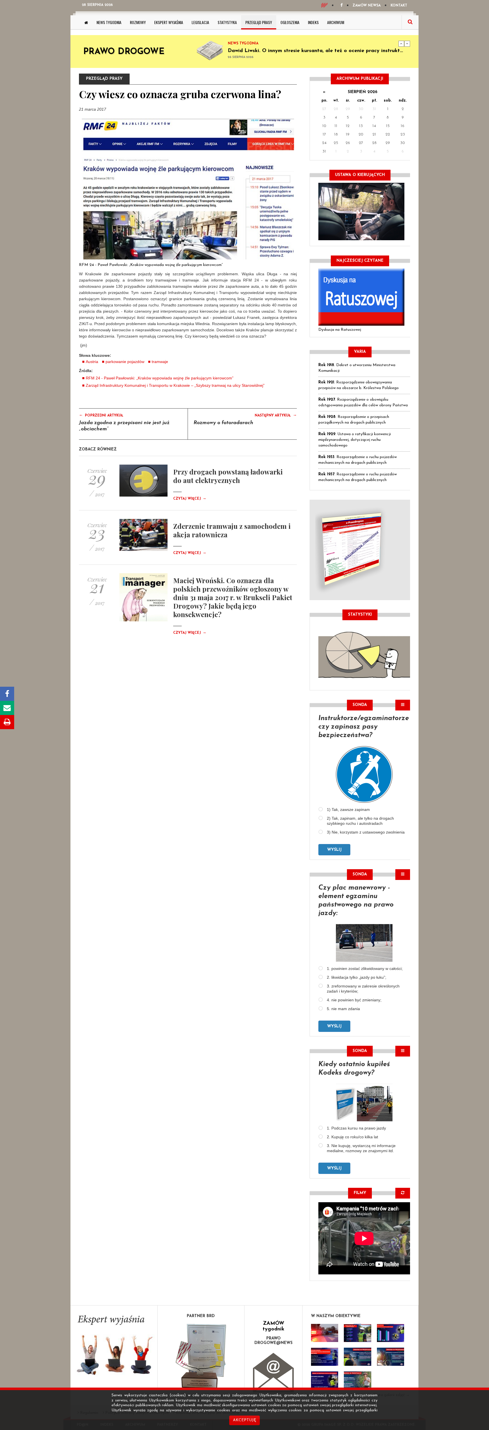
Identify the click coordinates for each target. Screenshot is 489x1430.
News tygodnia (108, 22)
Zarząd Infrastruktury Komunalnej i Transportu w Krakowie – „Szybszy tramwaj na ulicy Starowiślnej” (175, 385)
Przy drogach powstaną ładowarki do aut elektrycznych (228, 476)
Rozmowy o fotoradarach (223, 423)
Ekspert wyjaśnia (168, 22)
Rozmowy (138, 22)
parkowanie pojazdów (125, 361)
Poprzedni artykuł (101, 415)
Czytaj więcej (189, 499)
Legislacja (200, 22)
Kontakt (399, 5)
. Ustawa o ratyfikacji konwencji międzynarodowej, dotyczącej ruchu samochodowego (354, 440)
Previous (401, 43)
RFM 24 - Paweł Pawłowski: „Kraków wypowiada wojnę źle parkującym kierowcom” (151, 265)
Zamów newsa (367, 5)
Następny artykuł (276, 415)
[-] (357, 1333)
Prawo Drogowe (123, 52)
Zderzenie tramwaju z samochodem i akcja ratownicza (232, 530)
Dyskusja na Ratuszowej (339, 330)
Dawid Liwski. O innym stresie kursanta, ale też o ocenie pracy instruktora (318, 50)
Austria (92, 361)
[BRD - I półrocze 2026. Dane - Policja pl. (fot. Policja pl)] (324, 1333)
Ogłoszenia (289, 22)
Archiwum (335, 22)
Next (407, 43)
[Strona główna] (86, 22)
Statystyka (227, 22)
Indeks (313, 22)
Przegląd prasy (258, 22)
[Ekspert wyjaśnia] (114, 1347)
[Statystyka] (364, 654)
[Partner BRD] (201, 1356)
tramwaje (160, 361)
